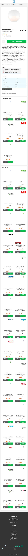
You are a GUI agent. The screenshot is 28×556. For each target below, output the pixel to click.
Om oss (14, 534)
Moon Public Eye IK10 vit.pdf (11, 72)
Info (5, 119)
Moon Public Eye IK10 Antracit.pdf (12, 69)
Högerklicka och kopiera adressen (9, 93)
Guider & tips (14, 535)
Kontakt (14, 518)
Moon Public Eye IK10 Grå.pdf (11, 70)
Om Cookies (14, 538)
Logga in (14, 527)
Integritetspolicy (14, 533)
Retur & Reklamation (14, 522)
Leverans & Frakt (14, 520)
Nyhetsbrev (14, 537)
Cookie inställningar (14, 539)
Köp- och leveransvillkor (14, 519)
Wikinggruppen (17, 554)
